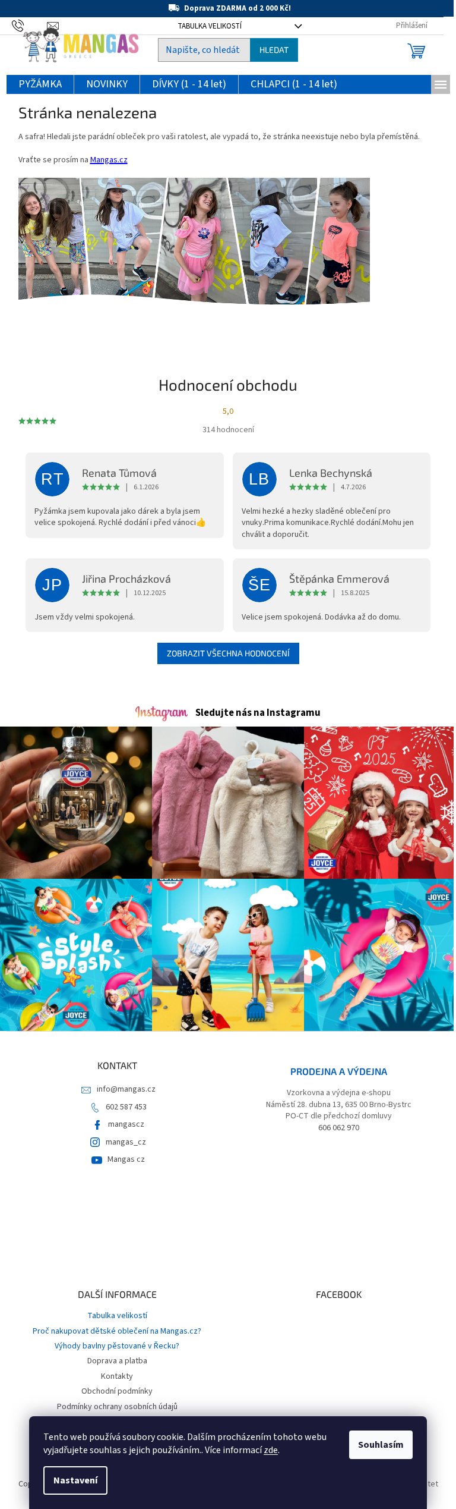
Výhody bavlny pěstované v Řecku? (117, 1346)
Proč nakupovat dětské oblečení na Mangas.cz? (117, 1331)
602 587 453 (126, 1107)
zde (271, 1450)
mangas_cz (126, 1142)
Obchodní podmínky (117, 1391)
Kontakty (117, 1376)
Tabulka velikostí (117, 1316)
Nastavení (75, 1480)
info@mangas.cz (126, 1089)
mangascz (126, 1124)
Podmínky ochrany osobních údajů (117, 1407)
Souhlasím (381, 1444)
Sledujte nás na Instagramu (258, 713)
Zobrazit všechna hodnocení (228, 653)
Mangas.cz (109, 160)
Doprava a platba (117, 1361)
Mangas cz (126, 1159)
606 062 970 (338, 1128)
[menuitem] (40, 85)
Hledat (274, 50)
